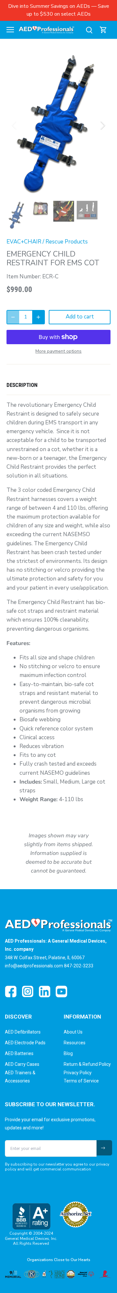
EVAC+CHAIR (23, 241)
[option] (58, 125)
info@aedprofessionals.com (34, 965)
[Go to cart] (103, 30)
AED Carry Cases (22, 1064)
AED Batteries (19, 1053)
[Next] (102, 125)
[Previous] (14, 125)
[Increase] (38, 317)
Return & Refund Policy (87, 1064)
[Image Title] (11, 991)
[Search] (89, 30)
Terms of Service (81, 1080)
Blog (68, 1053)
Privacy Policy (78, 1072)
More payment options (58, 351)
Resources (74, 1042)
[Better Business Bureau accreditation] (31, 1216)
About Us (73, 1032)
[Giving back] (58, 1274)
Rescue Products (67, 241)
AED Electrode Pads (25, 1042)
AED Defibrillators (23, 1032)
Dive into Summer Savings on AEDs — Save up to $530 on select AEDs (58, 10)
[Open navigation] (10, 29)
